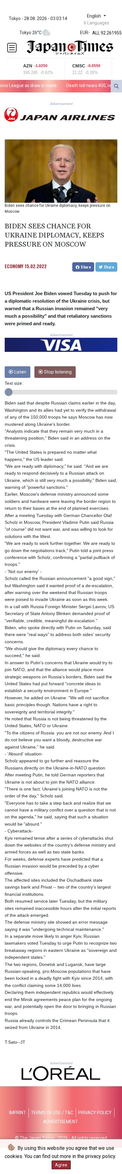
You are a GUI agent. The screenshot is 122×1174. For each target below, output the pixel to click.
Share (85, 266)
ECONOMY (14, 266)
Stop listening (57, 372)
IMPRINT (17, 1112)
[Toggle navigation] (12, 47)
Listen (19, 372)
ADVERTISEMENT (60, 1121)
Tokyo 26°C (30, 32)
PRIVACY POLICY (95, 1112)
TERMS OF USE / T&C (52, 1112)
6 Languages (96, 22)
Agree (61, 1164)
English (94, 16)
